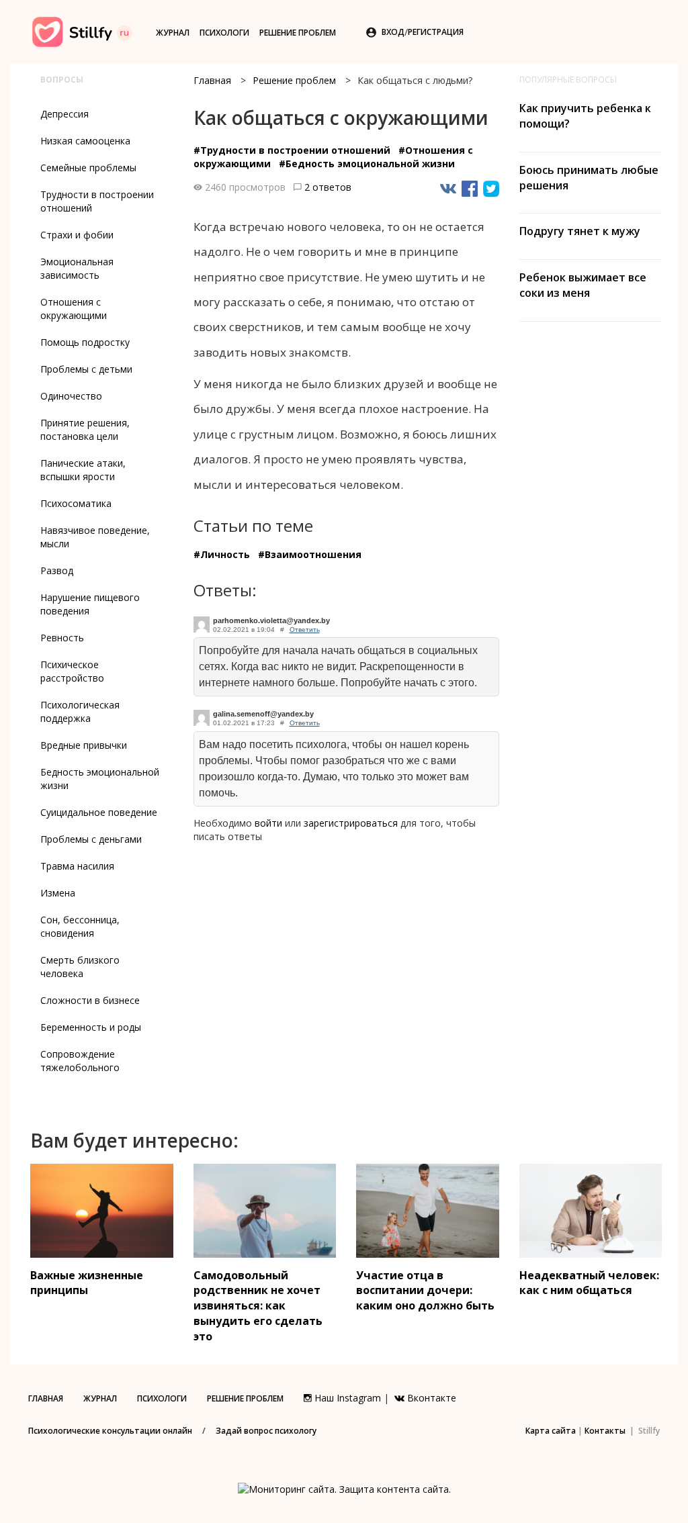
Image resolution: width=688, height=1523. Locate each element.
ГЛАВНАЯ (45, 1398)
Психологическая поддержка (80, 711)
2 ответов (327, 187)
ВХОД (393, 32)
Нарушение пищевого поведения (90, 604)
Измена (57, 892)
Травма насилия (77, 866)
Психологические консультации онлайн (110, 1430)
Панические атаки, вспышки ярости (83, 470)
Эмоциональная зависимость (77, 268)
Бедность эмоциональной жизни (99, 779)
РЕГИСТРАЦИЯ (436, 32)
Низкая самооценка (85, 140)
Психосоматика (76, 503)
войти (268, 823)
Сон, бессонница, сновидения (80, 926)
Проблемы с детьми (86, 369)
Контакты (605, 1430)
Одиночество (71, 395)
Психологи (224, 32)
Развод (56, 570)
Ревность (62, 637)
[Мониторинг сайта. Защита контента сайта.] (344, 1487)
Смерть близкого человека (80, 967)
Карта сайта (550, 1430)
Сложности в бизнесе (90, 1000)
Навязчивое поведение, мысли (95, 537)
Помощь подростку (85, 342)
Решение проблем (297, 32)
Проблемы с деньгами (91, 839)
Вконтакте (430, 1397)
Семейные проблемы (88, 167)
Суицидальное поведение (98, 812)
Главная (212, 80)
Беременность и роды (90, 1027)
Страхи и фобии (77, 234)
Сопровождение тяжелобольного (80, 1061)
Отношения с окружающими (73, 308)
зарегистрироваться (351, 823)
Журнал (172, 32)
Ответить (305, 629)
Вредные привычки (83, 745)
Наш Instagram (346, 1397)
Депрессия (64, 113)
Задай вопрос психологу (266, 1430)
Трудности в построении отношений (97, 201)
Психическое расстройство (72, 671)
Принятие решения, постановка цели (85, 429)
